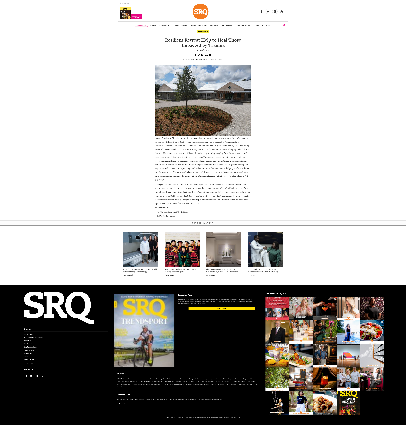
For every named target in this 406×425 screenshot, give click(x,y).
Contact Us (28, 344)
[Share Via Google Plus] (202, 55)
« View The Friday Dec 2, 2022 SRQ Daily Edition (171, 212)
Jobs (26, 357)
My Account (28, 334)
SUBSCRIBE (221, 308)
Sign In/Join (124, 3)
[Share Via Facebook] (195, 55)
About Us (27, 341)
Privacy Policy (29, 363)
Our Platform (29, 350)
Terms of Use (29, 360)
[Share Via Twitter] (199, 55)
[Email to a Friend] (210, 55)
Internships (28, 353)
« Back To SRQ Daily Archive (165, 216)
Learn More (121, 403)
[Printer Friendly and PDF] (206, 55)
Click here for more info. (162, 207)
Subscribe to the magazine (34, 338)
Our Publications (30, 347)
